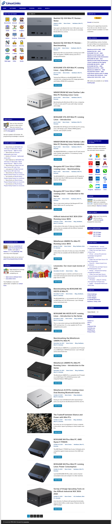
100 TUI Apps (97, 234)
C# (12, 251)
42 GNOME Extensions (93, 299)
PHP (21, 251)
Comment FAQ (91, 326)
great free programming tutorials (13, 259)
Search (47, 8)
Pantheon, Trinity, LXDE (94, 301)
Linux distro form (11, 278)
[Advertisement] (14, 91)
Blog (75, 221)
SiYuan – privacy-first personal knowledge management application (97, 255)
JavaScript (16, 251)
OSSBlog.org (91, 330)
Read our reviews (102, 206)
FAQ (88, 324)
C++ (9, 251)
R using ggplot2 (10, 131)
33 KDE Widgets (91, 298)
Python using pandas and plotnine (13, 129)
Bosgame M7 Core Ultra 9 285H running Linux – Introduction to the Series (69, 193)
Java (17, 250)
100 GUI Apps (97, 232)
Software (13, 8)
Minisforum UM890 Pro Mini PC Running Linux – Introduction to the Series (69, 365)
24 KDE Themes (91, 296)
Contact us (90, 320)
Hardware (22, 8)
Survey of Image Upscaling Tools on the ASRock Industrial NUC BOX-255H (69, 491)
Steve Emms (67, 23)
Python (6, 251)
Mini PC (80, 23)
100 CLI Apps (97, 236)
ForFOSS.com (91, 328)
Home (4, 8)
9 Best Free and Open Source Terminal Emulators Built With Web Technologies (97, 276)
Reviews (31, 8)
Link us (89, 322)
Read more (58, 35)
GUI (74, 496)
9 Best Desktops (92, 294)
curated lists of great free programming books (15, 248)
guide (101, 220)
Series (40, 8)
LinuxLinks (26, 522)
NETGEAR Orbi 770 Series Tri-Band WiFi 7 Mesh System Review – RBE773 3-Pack (13, 148)
